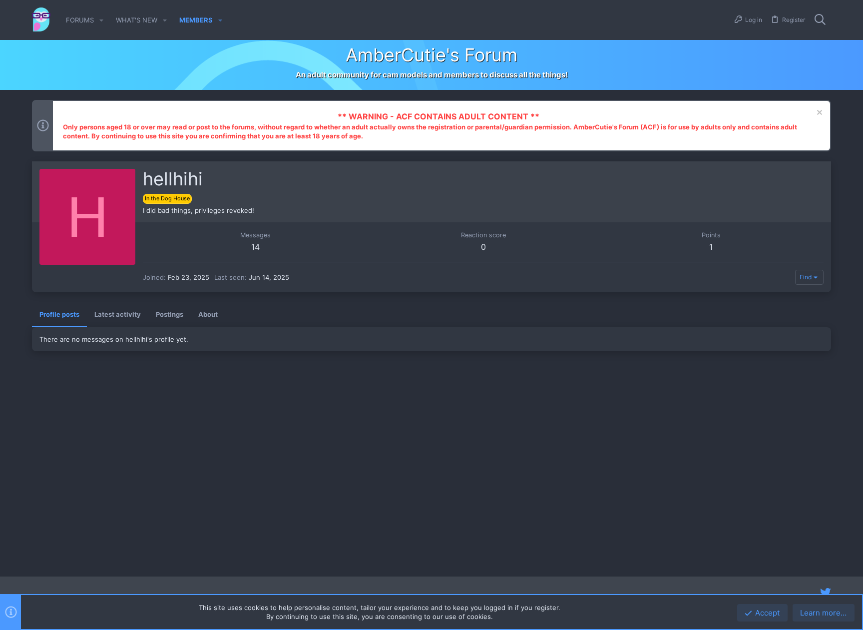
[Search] (820, 20)
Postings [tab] (169, 314)
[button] (101, 20)
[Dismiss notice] (818, 113)
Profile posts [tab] (59, 314)
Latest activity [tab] (117, 314)
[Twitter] (825, 592)
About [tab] (208, 314)
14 (255, 247)
